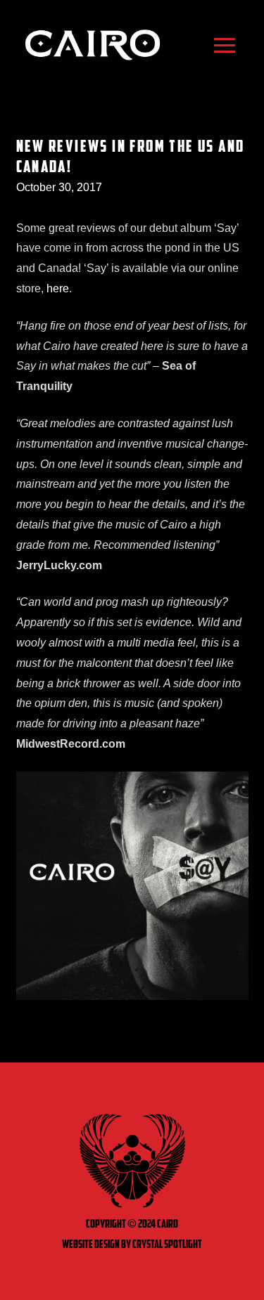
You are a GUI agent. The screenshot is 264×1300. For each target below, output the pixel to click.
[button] (224, 45)
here (57, 288)
